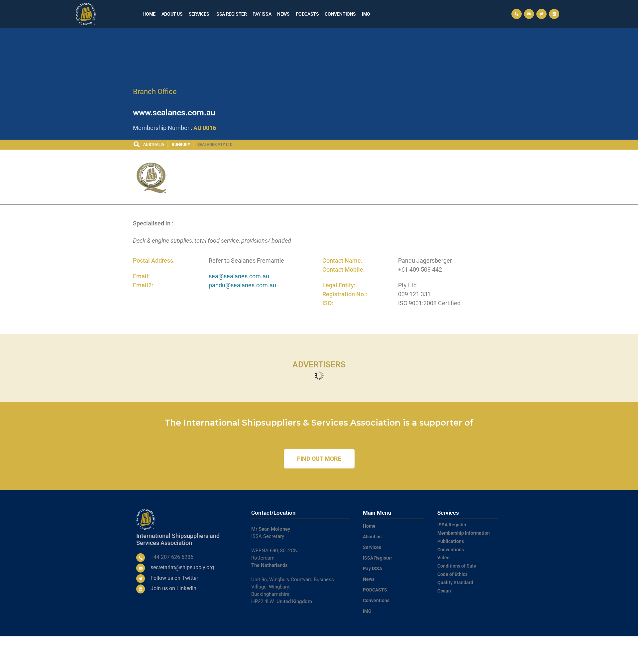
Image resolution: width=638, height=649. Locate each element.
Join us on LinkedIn (173, 588)
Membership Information (463, 533)
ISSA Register (231, 14)
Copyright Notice (456, 642)
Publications (450, 541)
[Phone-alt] (516, 14)
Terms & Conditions (392, 642)
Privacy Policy (425, 642)
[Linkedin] (554, 14)
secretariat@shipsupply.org (182, 567)
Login (500, 642)
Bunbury (181, 144)
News (283, 14)
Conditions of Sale (456, 566)
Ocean (444, 590)
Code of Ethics (452, 574)
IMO (366, 14)
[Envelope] (529, 14)
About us (172, 14)
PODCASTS (307, 14)
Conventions (340, 14)
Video (443, 557)
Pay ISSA (262, 14)
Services (199, 14)
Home (149, 14)
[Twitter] (541, 14)
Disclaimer (483, 642)
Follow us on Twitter (174, 578)
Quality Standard (455, 582)
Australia (153, 144)
